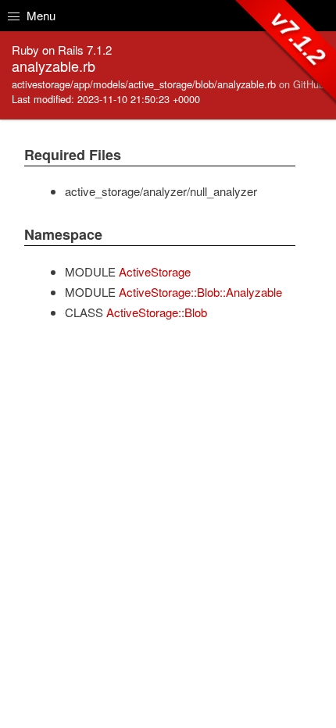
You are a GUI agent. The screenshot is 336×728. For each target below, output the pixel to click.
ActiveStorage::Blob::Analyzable (200, 292)
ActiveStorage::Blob (156, 312)
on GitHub (301, 84)
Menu (39, 15)
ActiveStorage (155, 271)
